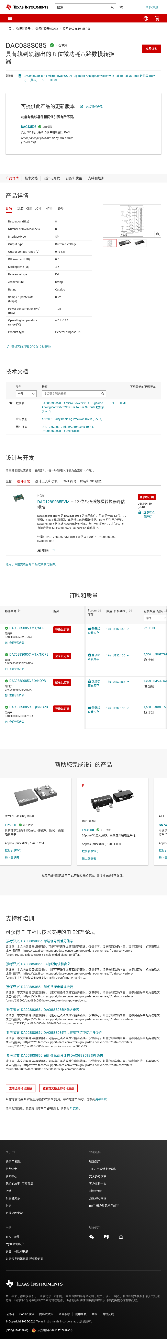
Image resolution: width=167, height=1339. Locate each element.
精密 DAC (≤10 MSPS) (76, 28)
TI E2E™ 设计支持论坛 (103, 1168)
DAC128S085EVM (53, 501)
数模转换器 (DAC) (46, 28)
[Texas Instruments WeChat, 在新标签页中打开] (91, 1238)
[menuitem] (146, 18)
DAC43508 (28, 127)
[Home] (27, 7)
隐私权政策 (46, 1314)
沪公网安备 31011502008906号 (55, 1330)
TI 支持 (74, 1108)
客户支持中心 (97, 1183)
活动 (8, 1191)
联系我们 (95, 1161)
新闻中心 (11, 1176)
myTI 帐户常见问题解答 (104, 1205)
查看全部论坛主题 (20, 1088)
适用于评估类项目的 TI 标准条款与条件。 (32, 564)
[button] (9, 18)
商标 (94, 1314)
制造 (8, 1205)
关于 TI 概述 (13, 1161)
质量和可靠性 (98, 1198)
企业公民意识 (14, 1213)
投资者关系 (13, 1198)
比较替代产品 (94, 106)
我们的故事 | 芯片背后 (19, 1183)
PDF (43, 80)
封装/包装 (95, 1191)
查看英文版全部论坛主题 (58, 1088)
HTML (54, 80)
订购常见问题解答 (17, 1258)
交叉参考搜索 (97, 1176)
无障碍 (10, 1314)
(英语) (33, 80)
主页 (8, 28)
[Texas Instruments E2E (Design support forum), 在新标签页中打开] (106, 1238)
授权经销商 (36, 1258)
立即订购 (151, 48)
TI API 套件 (13, 1236)
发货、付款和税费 (17, 1251)
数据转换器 (23, 28)
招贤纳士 (11, 1168)
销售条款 (64, 1314)
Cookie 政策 (26, 1314)
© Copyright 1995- (20, 1321)
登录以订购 (147, 497)
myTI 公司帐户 (15, 1244)
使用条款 (100, 1099)
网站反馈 (108, 1314)
